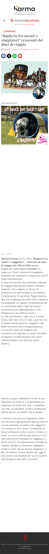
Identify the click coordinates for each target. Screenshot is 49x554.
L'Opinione (9, 31)
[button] (3, 56)
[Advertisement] (24, 174)
